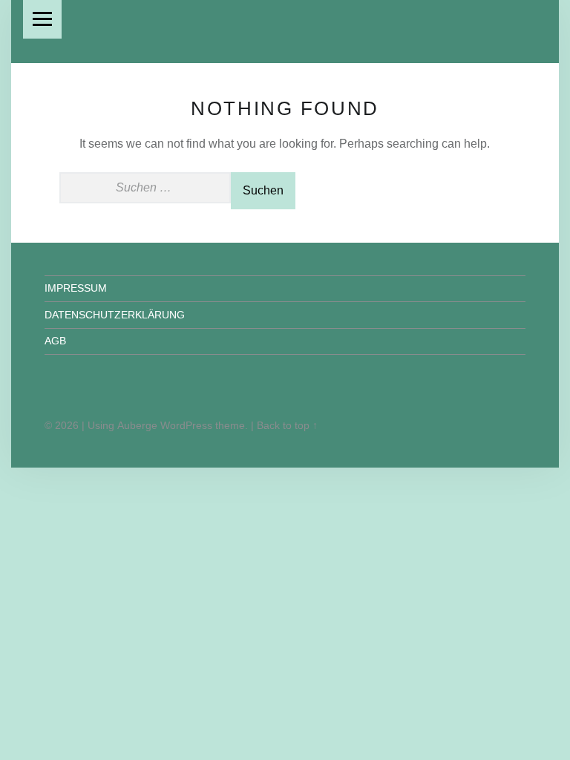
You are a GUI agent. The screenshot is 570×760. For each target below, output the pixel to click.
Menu (42, 19)
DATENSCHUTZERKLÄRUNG (115, 315)
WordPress (186, 425)
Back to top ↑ (287, 425)
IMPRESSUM (76, 288)
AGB (55, 341)
